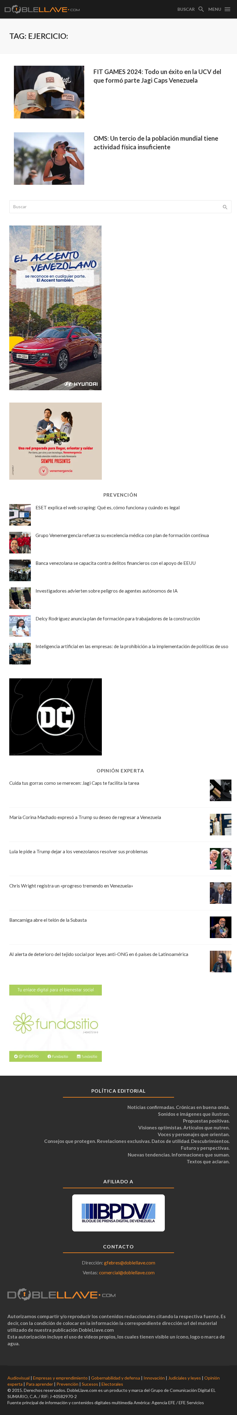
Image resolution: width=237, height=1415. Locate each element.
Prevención (67, 1384)
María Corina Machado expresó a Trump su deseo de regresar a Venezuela (85, 817)
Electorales (112, 1384)
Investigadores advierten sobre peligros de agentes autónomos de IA (106, 591)
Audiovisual (18, 1377)
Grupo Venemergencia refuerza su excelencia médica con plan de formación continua (122, 535)
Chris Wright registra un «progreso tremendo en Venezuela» (71, 885)
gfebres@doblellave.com (129, 1262)
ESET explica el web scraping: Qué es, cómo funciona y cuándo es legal (107, 507)
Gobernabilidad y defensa (115, 1377)
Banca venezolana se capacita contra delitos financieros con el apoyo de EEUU (115, 563)
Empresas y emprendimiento (60, 1377)
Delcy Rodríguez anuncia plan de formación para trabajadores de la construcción (117, 618)
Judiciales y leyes (184, 1377)
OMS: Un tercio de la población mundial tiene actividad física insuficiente (156, 142)
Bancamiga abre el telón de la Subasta (48, 920)
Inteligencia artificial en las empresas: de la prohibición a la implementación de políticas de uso (131, 646)
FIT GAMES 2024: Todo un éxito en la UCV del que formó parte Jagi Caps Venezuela (157, 76)
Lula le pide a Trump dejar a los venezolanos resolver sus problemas (78, 851)
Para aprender (39, 1384)
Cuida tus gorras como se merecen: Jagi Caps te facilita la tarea (74, 783)
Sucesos (90, 1384)
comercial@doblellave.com (127, 1272)
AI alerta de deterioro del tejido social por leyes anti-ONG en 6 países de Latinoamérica (98, 954)
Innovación (154, 1377)
